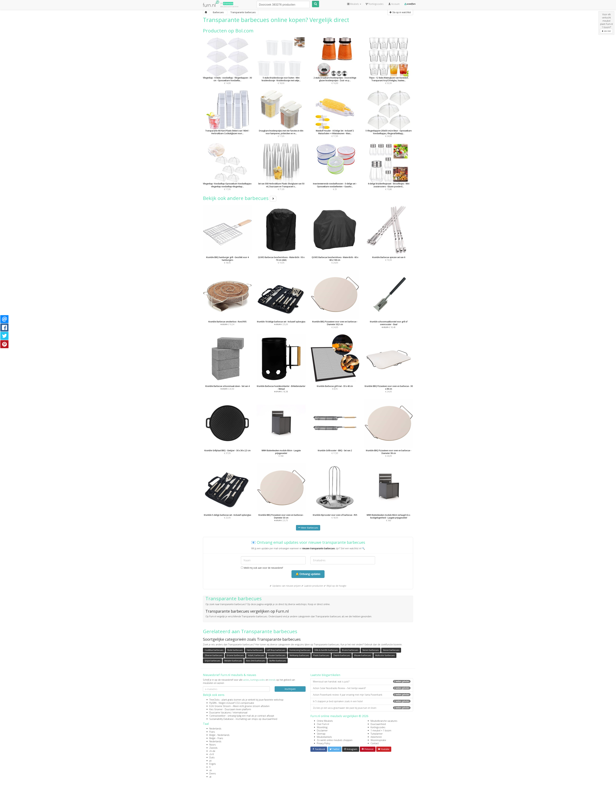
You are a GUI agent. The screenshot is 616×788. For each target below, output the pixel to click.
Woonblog (322, 727)
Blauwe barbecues (362, 655)
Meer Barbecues (309, 527)
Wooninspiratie (378, 740)
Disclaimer (322, 730)
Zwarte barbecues (341, 655)
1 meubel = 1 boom (381, 730)
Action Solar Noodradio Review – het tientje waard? (361, 688)
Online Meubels (325, 720)
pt (210, 760)
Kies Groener (216, 709)
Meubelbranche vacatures (384, 720)
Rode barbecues (235, 650)
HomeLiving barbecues (299, 650)
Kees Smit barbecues (255, 660)
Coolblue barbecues (214, 650)
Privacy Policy (323, 743)
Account (395, 3)
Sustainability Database (221, 718)
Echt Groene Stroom (220, 706)
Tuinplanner (377, 733)
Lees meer (607, 31)
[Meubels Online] (206, 12)
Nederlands (215, 728)
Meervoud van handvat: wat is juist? (361, 681)
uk (210, 770)
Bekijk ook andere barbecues (236, 198)
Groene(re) (228, 3)
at (210, 776)
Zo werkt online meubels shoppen (334, 740)
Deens (212, 773)
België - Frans (216, 738)
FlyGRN (212, 702)
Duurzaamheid (378, 724)
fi (209, 767)
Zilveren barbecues (213, 655)
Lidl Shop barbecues (276, 650)
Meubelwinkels (324, 736)
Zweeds (213, 747)
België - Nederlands (219, 734)
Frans (212, 731)
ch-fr (211, 754)
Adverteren (376, 736)
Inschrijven (290, 688)
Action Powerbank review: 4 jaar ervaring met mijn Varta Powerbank (361, 694)
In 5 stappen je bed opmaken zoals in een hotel (361, 701)
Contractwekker (217, 715)
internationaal (240, 712)
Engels (212, 763)
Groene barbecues (235, 655)
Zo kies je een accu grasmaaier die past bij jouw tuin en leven (361, 707)
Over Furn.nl (323, 724)
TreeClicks (214, 699)
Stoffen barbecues (277, 660)
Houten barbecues (276, 655)
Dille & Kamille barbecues (326, 650)
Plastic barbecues (321, 655)
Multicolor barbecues (385, 655)
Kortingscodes (378, 727)
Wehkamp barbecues (299, 655)
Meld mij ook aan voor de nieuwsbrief (263, 567)
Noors (212, 744)
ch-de (212, 751)
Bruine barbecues (350, 650)
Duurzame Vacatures (220, 712)
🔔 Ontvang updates (308, 574)
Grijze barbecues (212, 660)
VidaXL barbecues (256, 655)
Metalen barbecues (233, 660)
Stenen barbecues (370, 650)
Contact (375, 743)
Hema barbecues (254, 650)
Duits (212, 757)
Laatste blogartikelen (325, 675)
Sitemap (321, 733)
